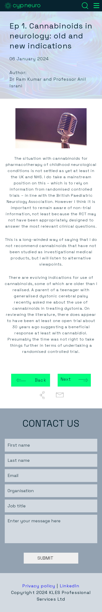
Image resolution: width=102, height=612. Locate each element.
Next (65, 379)
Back (40, 380)
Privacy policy (38, 586)
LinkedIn (70, 586)
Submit (45, 558)
